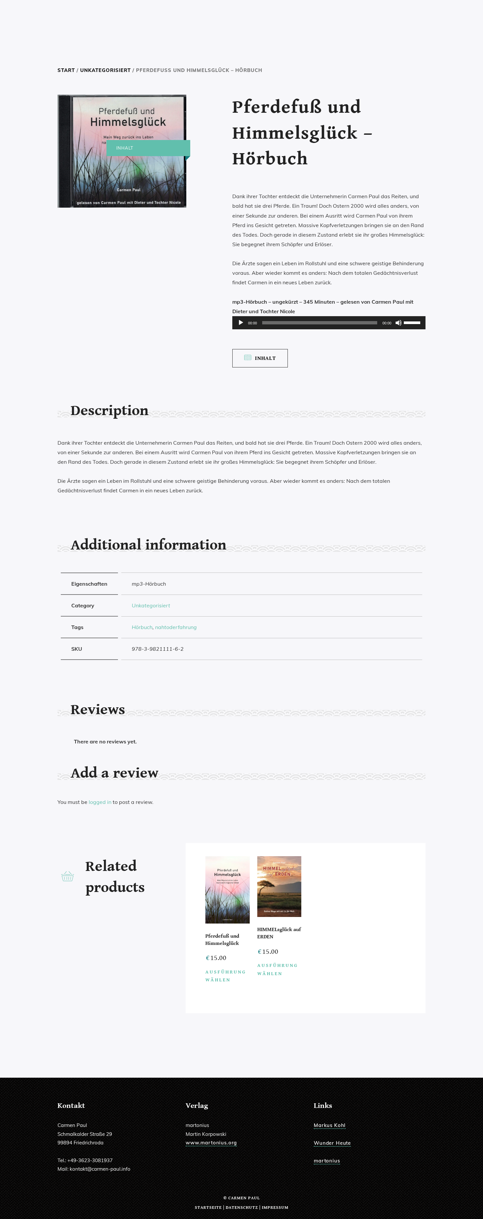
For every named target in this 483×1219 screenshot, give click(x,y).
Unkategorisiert (105, 70)
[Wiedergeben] (241, 322)
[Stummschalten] (398, 322)
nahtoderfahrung (176, 627)
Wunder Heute (332, 1143)
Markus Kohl (330, 1125)
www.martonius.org (211, 1142)
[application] (329, 322)
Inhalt (265, 358)
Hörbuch (142, 627)
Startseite (208, 1207)
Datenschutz (242, 1207)
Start (66, 70)
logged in (100, 802)
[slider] (413, 322)
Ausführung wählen (225, 976)
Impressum (275, 1207)
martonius (327, 1161)
